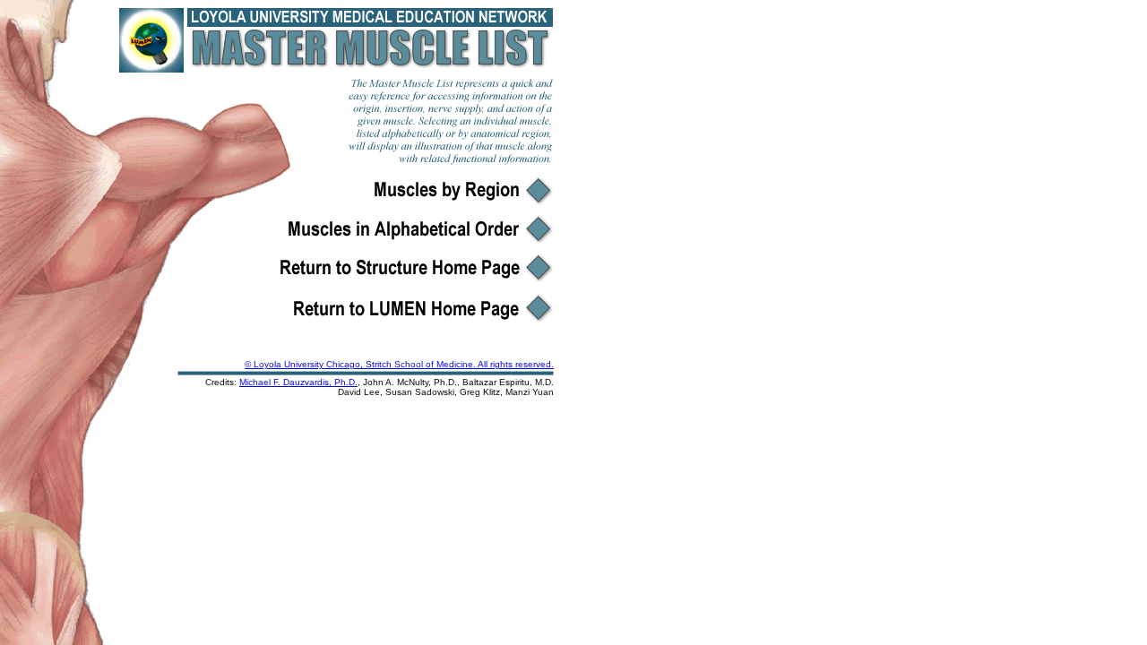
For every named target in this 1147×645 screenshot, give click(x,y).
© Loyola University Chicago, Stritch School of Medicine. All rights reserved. (399, 364)
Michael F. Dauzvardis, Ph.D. (298, 382)
